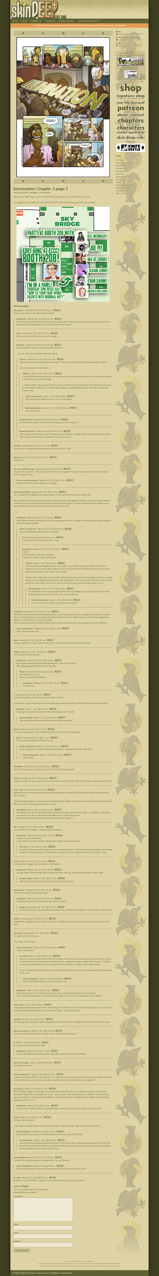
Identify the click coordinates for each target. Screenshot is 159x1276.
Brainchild (120, 165)
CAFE (118, 43)
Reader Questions (66, 21)
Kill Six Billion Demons (125, 185)
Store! (15, 21)
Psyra (16, 729)
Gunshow (120, 179)
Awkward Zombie (123, 163)
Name (16, 1224)
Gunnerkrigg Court (123, 176)
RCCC (118, 31)
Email (16, 1233)
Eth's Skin (120, 174)
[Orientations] (124, 62)
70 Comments (44, 192)
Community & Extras (87, 21)
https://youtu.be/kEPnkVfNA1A (33, 677)
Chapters (35, 21)
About (24, 21)
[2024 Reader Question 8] (130, 74)
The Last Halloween (124, 193)
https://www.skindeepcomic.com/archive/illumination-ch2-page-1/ (44, 818)
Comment (18, 1196)
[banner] (61, 9)
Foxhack (20, 345)
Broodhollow (121, 168)
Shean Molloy (100, 1266)
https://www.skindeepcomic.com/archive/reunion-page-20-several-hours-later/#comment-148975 (59, 996)
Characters (50, 21)
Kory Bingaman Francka (80, 1261)
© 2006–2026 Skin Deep (23, 1273)
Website (16, 1241)
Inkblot (69, 1273)
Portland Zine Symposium (128, 37)
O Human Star (122, 190)
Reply (58, 310)
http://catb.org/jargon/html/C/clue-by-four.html (36, 666)
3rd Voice (120, 160)
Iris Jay (117, 1266)
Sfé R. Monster (116, 1264)
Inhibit (118, 182)
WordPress (54, 1273)
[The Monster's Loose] (137, 61)
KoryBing (33, 192)
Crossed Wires (122, 171)
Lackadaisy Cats (123, 188)
